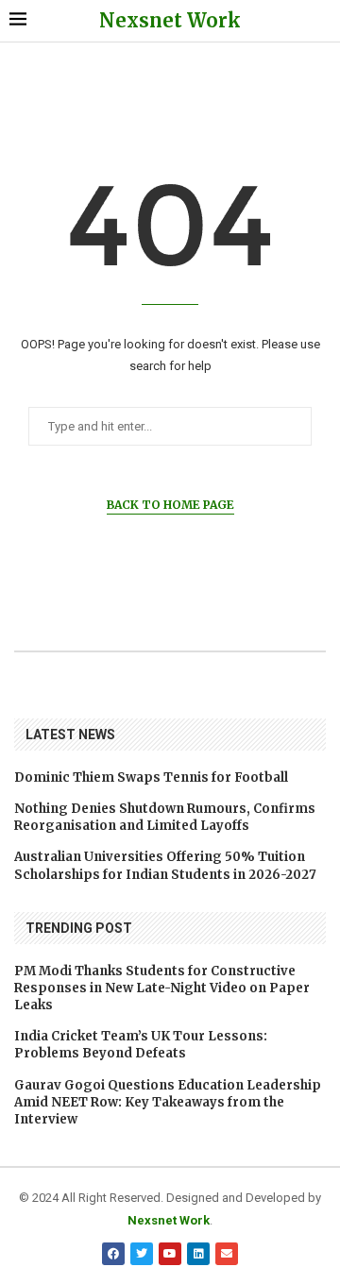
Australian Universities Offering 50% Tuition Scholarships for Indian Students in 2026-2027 (165, 865)
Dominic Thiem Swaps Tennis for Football (151, 777)
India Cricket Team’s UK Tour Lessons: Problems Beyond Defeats (140, 1044)
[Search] (321, 20)
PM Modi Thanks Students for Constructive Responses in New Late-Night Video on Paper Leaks (162, 988)
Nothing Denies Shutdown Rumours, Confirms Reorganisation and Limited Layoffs (164, 817)
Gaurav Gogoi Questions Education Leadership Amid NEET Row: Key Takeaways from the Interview (167, 1102)
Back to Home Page (170, 505)
